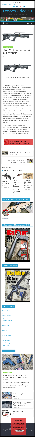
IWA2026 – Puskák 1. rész (8, 4)
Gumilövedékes (6, 325)
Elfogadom (19, 430)
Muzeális (4, 338)
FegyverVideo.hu (17, 10)
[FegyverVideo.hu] (3, 23)
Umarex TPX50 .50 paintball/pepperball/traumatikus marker (21, 395)
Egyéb (3, 313)
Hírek (3, 328)
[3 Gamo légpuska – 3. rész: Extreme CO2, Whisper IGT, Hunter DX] (17, 174)
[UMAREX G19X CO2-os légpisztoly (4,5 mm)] (28, 174)
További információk (20, 428)
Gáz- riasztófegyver (7, 320)
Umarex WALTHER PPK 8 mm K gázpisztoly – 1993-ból (16, 161)
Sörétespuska (5, 345)
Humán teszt (5, 330)
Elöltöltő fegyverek (6, 315)
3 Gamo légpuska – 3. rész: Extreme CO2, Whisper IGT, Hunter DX (17, 187)
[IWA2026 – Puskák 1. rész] (7, 410)
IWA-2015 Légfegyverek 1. (6, 183)
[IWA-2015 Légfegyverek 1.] (7, 174)
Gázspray (4, 323)
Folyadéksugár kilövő (7, 318)
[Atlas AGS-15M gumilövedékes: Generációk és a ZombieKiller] (17, 354)
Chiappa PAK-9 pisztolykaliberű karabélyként (20, 153)
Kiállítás (4, 333)
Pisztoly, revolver (6, 340)
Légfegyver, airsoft (8, 47)
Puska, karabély (6, 343)
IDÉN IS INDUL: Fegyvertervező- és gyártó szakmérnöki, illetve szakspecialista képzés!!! (22, 403)
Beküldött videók (6, 310)
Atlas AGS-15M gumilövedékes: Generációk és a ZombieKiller (16, 376)
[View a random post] (31, 23)
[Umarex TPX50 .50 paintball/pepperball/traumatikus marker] (7, 392)
